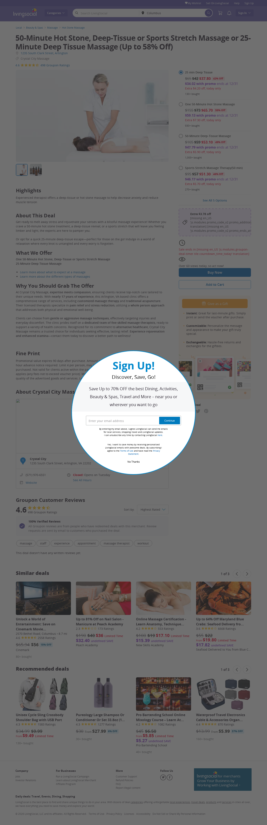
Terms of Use (126, 451)
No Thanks (133, 461)
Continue (169, 420)
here (160, 435)
